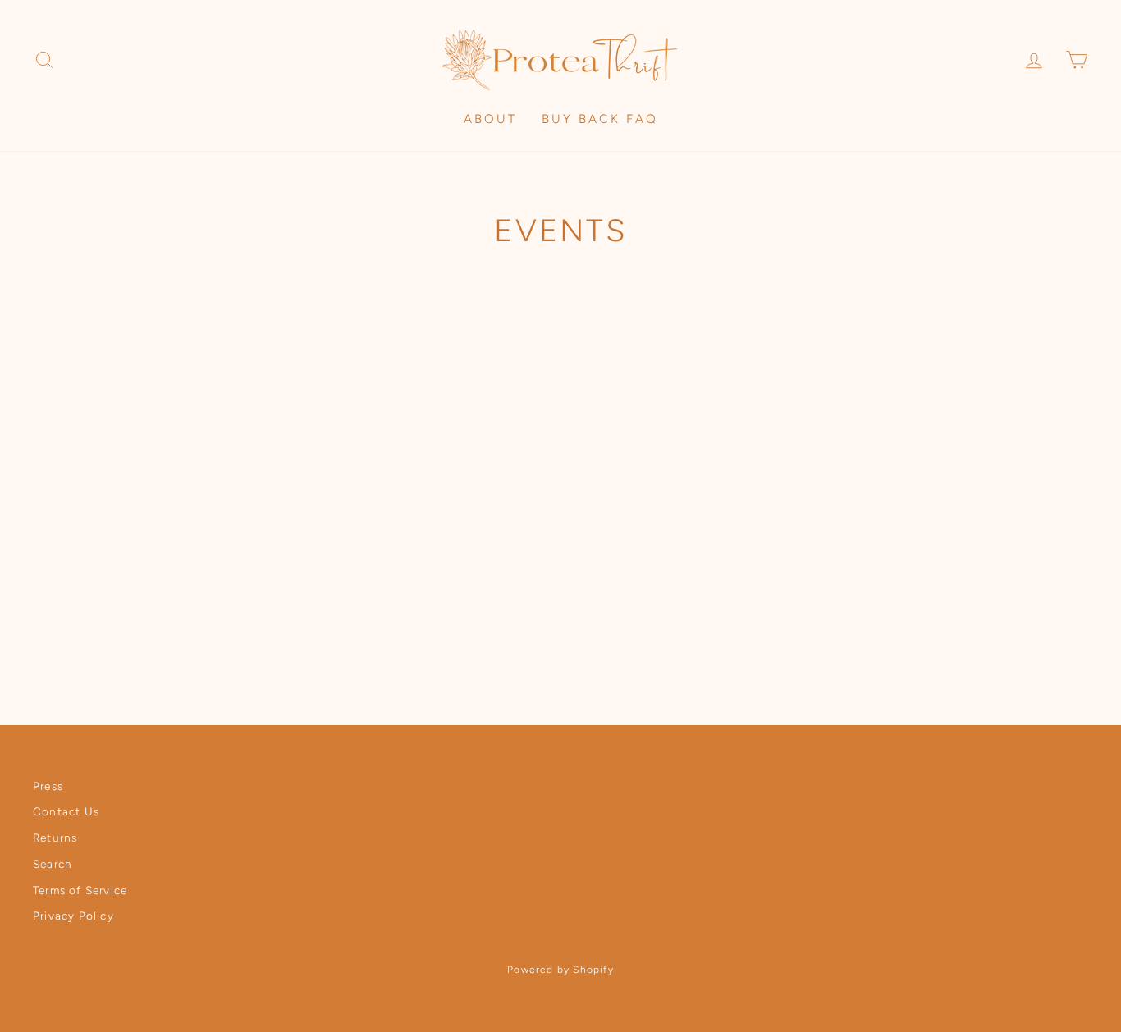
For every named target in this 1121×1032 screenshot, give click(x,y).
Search (52, 863)
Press (48, 785)
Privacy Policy (73, 915)
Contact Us (66, 811)
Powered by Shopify (560, 969)
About (490, 119)
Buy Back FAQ (600, 119)
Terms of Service (80, 890)
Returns (55, 837)
